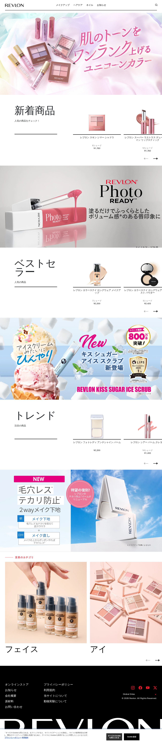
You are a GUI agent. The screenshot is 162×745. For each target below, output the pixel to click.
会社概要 (10, 696)
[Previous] (146, 158)
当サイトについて (55, 696)
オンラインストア (17, 684)
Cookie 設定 (131, 737)
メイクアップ (63, 5)
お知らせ (101, 5)
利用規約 (49, 690)
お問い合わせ (14, 707)
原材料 (9, 701)
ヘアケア (78, 5)
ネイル (89, 5)
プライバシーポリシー (58, 684)
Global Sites (129, 694)
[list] (117, 130)
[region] (81, 737)
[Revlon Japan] (14, 5)
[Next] (155, 158)
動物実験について (55, 701)
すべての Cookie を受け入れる (114, 737)
